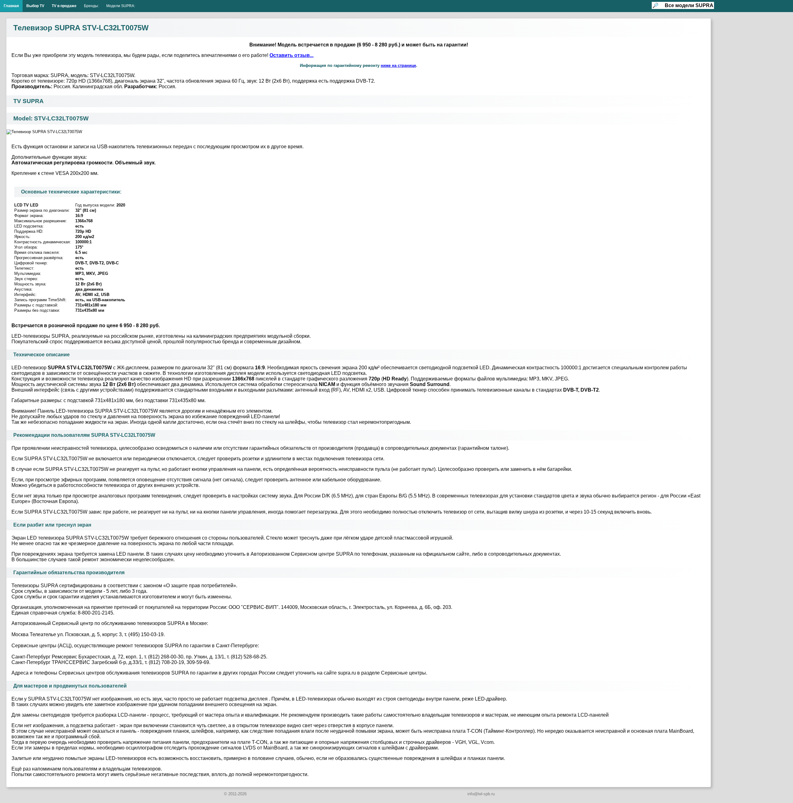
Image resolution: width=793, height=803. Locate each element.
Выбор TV (35, 6)
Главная (11, 6)
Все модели (689, 5)
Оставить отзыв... (291, 55)
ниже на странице (398, 65)
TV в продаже (64, 6)
